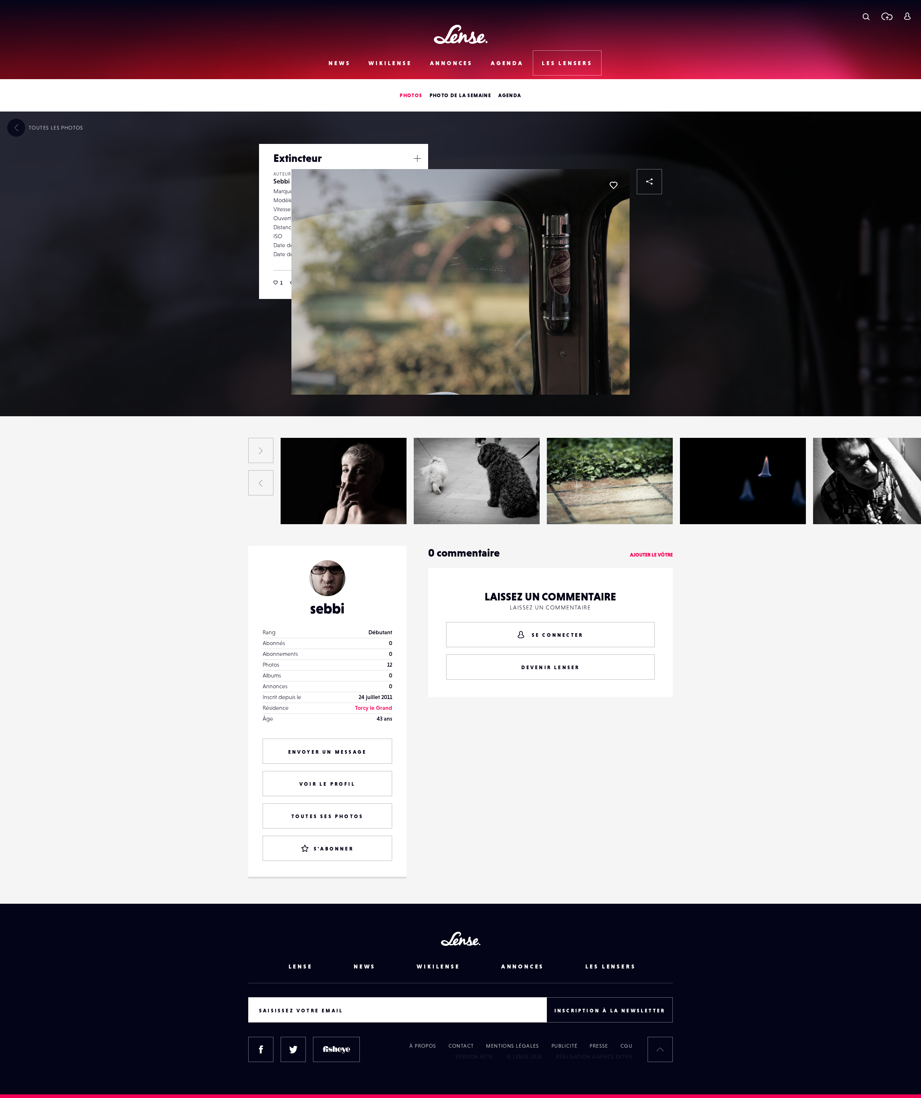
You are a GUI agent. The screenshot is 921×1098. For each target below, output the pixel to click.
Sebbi (281, 181)
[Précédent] (260, 482)
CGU (626, 1046)
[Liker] (613, 185)
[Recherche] (866, 16)
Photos (411, 95)
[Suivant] (260, 450)
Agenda (507, 63)
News (339, 63)
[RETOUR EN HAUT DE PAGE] (660, 1049)
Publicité (565, 1046)
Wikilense (390, 63)
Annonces (451, 63)
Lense (301, 966)
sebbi (327, 608)
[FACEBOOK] (260, 1049)
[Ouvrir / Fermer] (417, 158)
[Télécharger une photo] (886, 16)
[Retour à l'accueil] (460, 34)
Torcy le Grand (373, 707)
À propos (422, 1046)
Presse (599, 1046)
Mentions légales (512, 1046)
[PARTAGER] (649, 181)
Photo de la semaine (460, 95)
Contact (461, 1046)
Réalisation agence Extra (594, 1057)
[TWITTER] (293, 1049)
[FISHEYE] (336, 1049)
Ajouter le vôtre (651, 555)
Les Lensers (567, 63)
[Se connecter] (907, 16)
